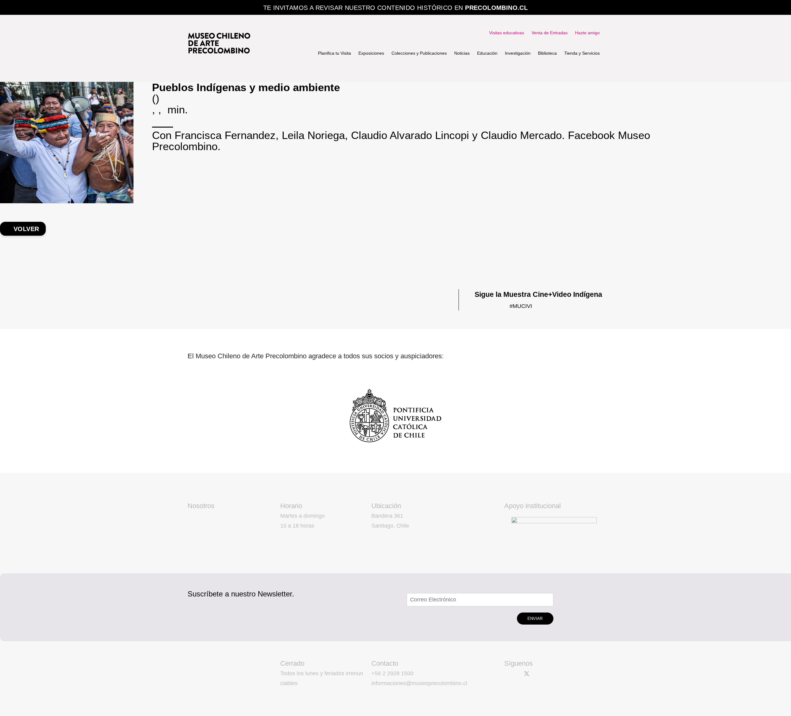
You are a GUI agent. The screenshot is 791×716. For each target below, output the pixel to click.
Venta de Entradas (549, 32)
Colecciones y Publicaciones (419, 53)
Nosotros (201, 506)
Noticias (462, 53)
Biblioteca (547, 53)
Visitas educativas (506, 32)
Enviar (535, 618)
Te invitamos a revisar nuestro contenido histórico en (395, 7)
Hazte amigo (587, 32)
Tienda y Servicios (582, 53)
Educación (487, 53)
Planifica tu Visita (334, 53)
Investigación (518, 53)
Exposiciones (371, 53)
